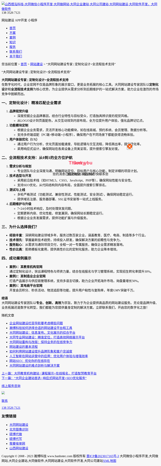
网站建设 (36, 64)
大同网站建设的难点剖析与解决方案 (34, 365)
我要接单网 (17, 443)
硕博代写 (15, 439)
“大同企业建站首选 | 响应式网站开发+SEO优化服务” (44, 378)
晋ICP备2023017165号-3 (102, 456)
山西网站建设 (18, 448)
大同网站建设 (18, 424)
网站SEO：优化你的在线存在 (29, 361)
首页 (24, 64)
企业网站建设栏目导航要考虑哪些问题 (36, 323)
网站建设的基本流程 (23, 346)
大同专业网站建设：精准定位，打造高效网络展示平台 (47, 337)
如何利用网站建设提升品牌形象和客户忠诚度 (40, 351)
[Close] (130, 146)
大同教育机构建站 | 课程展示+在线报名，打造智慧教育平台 (49, 373)
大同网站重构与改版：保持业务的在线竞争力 (40, 342)
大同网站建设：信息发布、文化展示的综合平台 (42, 332)
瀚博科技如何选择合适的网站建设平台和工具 (40, 328)
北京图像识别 (18, 429)
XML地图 (109, 460)
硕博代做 (15, 434)
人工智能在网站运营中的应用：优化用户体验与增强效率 (48, 356)
